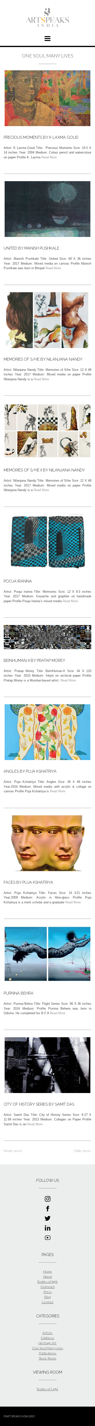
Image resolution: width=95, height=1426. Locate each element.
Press (47, 1292)
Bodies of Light (47, 1389)
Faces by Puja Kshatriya (28, 882)
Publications (48, 1353)
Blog (47, 1297)
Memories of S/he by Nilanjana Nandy (43, 359)
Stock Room (47, 1358)
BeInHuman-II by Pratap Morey (34, 660)
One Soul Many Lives (47, 1348)
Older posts (82, 1151)
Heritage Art (47, 1343)
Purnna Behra (18, 993)
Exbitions (47, 1338)
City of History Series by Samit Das (39, 1104)
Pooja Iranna (18, 581)
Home (47, 1271)
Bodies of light (47, 1282)
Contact (48, 1302)
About (47, 1276)
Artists (47, 1333)
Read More (49, 157)
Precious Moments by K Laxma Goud (41, 137)
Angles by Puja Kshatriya (30, 771)
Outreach (47, 1287)
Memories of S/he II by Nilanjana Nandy (44, 470)
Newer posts (13, 1151)
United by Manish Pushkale (31, 248)
